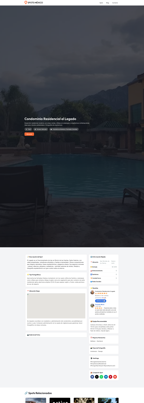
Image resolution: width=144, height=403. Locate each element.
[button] (92, 377)
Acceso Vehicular (42, 129)
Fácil (29, 129)
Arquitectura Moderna (59, 129)
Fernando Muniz (99, 304)
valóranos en (99, 301)
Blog (107, 3)
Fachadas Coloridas (71, 129)
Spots (101, 3)
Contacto (115, 3)
